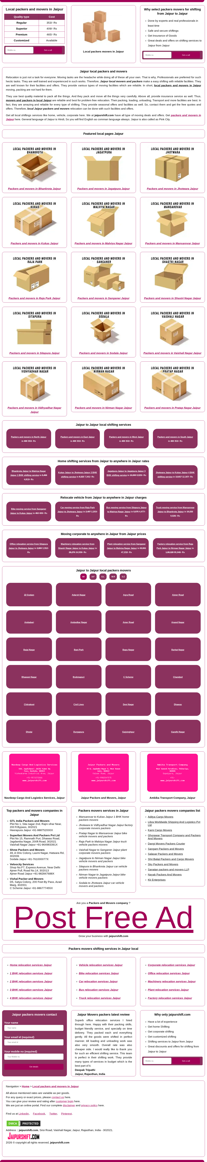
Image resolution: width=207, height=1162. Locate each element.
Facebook (39, 1113)
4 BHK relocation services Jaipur (31, 998)
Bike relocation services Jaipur (99, 973)
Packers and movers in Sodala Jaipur (103, 353)
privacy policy (89, 1105)
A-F (93, 577)
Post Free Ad (103, 917)
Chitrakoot (29, 704)
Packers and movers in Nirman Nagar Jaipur (103, 407)
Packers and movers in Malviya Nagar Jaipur (103, 243)
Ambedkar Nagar (78, 622)
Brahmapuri (78, 677)
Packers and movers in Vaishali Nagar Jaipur (172, 353)
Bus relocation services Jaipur (98, 989)
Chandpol (178, 677)
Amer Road (128, 622)
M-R (113, 577)
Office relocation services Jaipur (169, 973)
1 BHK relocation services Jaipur (31, 973)
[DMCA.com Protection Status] (23, 1126)
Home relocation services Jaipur (31, 965)
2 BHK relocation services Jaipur (31, 981)
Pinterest (66, 1113)
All (83, 577)
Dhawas (178, 704)
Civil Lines (79, 704)
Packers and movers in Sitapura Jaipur (34, 353)
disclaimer (69, 1105)
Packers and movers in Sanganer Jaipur (103, 298)
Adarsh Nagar (78, 595)
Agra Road (128, 595)
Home (25, 1086)
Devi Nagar (128, 704)
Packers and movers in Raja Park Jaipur (34, 298)
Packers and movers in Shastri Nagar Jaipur (172, 298)
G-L (102, 577)
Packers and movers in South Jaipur (175, 437)
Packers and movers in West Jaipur (126, 437)
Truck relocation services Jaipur (100, 998)
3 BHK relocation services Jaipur (31, 989)
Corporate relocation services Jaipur (171, 965)
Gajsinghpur (128, 732)
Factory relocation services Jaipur (170, 998)
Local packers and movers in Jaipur (55, 1086)
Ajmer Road (178, 595)
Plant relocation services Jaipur (168, 989)
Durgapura (78, 732)
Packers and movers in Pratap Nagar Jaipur (172, 407)
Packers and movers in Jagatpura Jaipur (103, 188)
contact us (58, 1097)
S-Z (123, 577)
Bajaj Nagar (29, 650)
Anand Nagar (177, 622)
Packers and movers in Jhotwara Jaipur (172, 188)
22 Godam (29, 595)
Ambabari (29, 622)
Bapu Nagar (128, 650)
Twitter (53, 1113)
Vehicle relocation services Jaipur (101, 965)
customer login (65, 1101)
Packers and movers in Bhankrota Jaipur (34, 188)
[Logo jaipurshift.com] (23, 1138)
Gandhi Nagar (178, 732)
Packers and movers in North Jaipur (28, 437)
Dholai (29, 732)
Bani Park (79, 650)
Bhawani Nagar (29, 677)
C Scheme (128, 677)
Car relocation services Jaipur (98, 981)
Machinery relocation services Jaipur (172, 981)
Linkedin (24, 1113)
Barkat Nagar (177, 650)
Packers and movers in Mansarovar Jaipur (172, 243)
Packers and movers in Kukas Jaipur (34, 243)
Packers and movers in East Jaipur (78, 437)
